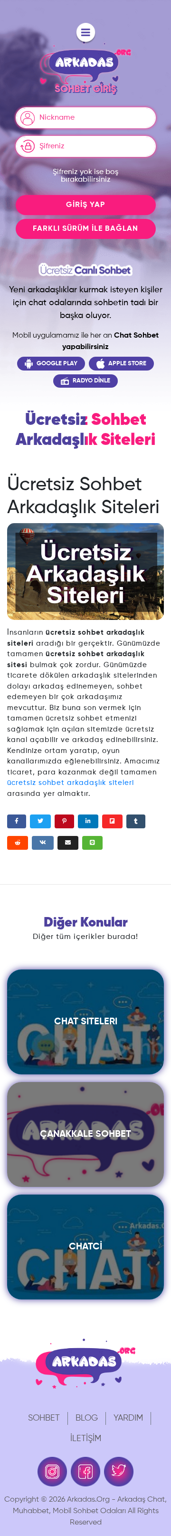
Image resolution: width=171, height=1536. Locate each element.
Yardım (128, 1418)
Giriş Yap (85, 205)
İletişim (85, 1438)
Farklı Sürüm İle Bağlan (85, 229)
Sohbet (44, 1418)
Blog (87, 1418)
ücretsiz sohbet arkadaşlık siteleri (70, 782)
